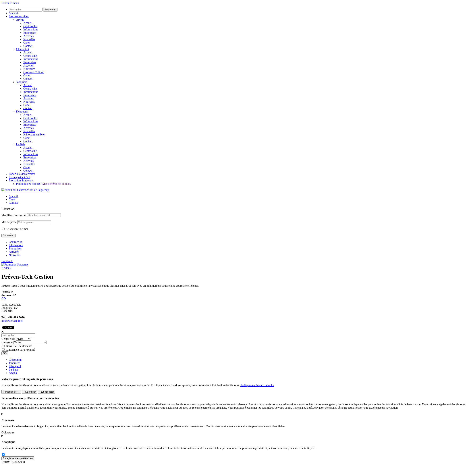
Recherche (50, 9)
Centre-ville (15, 241)
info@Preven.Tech (12, 320)
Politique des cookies (28, 183)
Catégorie (7, 342)
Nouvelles (14, 255)
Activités (14, 251)
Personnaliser (11, 391)
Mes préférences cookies (56, 183)
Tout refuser (29, 391)
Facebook (7, 261)
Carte (12, 199)
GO (3, 298)
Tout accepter (46, 391)
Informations (16, 245)
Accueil (13, 196)
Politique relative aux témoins (257, 385)
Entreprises (15, 248)
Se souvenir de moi (16, 228)
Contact (13, 202)
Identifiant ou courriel (13, 215)
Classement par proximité (20, 349)
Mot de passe (9, 222)
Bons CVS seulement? (19, 346)
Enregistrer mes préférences (18, 458)
